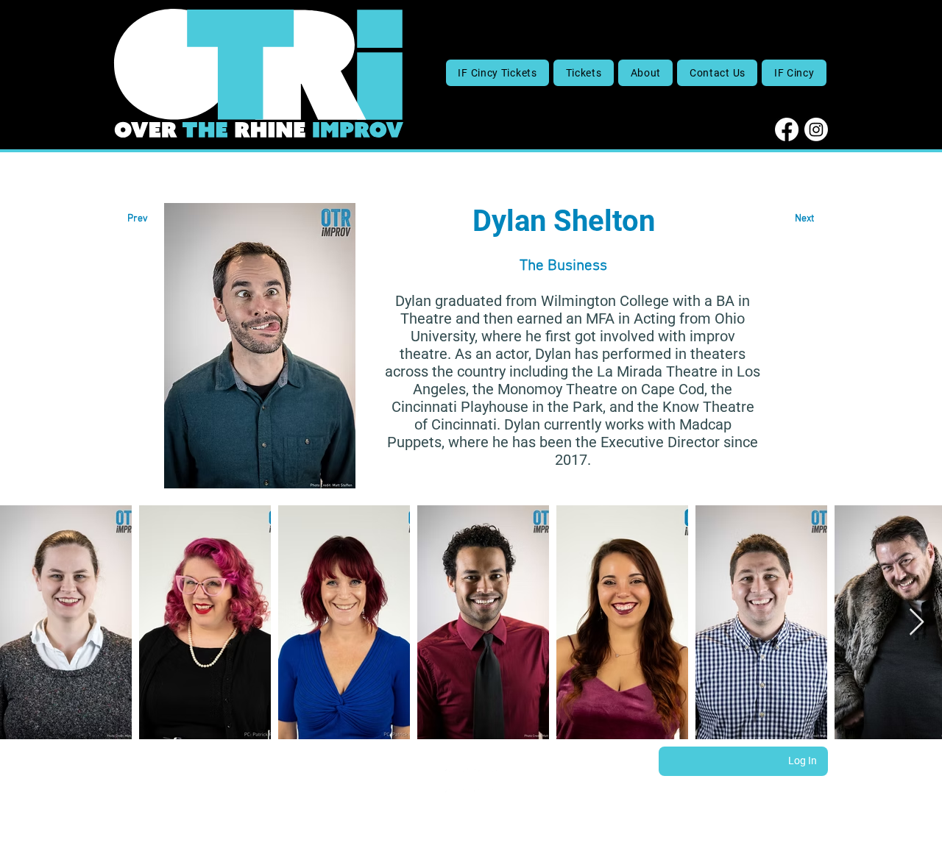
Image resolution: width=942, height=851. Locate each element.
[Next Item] (916, 622)
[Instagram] (816, 129)
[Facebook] (786, 129)
